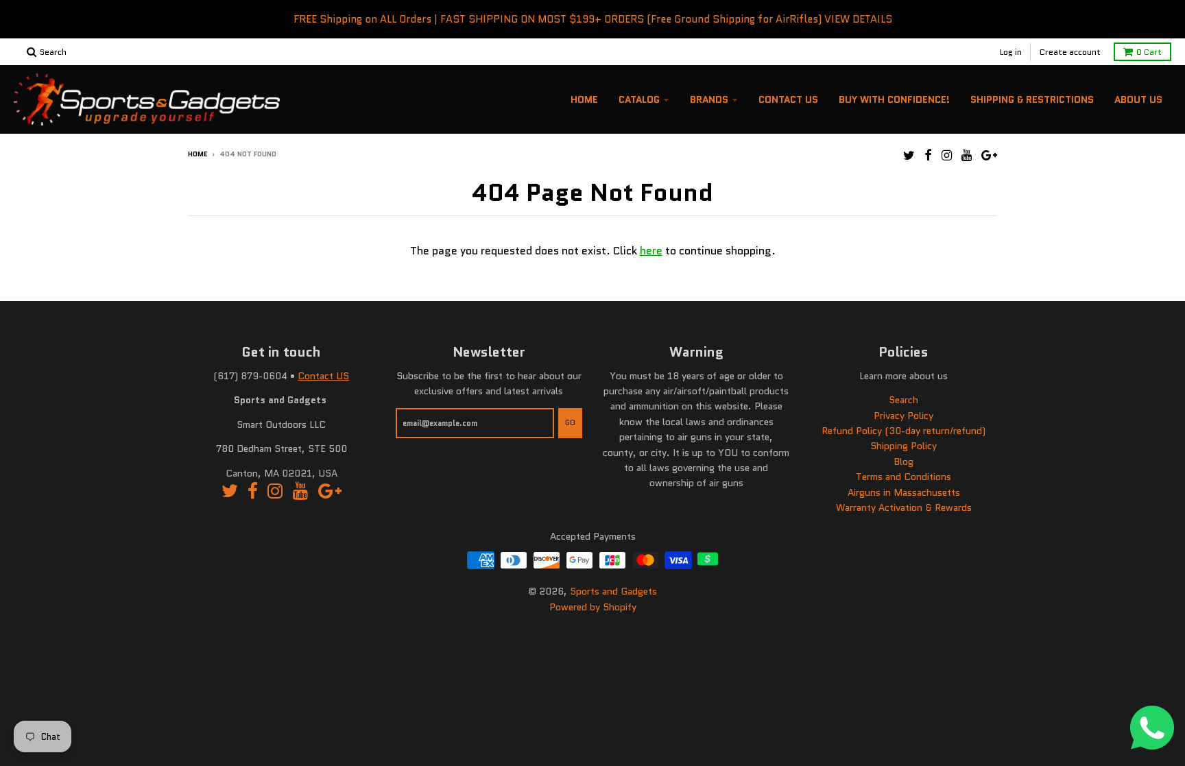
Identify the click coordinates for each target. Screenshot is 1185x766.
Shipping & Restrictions (1032, 99)
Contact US (323, 376)
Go (570, 422)
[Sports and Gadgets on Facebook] (928, 155)
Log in (1011, 52)
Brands (709, 99)
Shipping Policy (903, 446)
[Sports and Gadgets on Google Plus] (989, 155)
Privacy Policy (903, 415)
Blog (903, 461)
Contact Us (788, 99)
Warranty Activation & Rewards (904, 507)
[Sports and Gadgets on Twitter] (909, 155)
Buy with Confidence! (894, 99)
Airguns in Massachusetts (904, 492)
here (651, 251)
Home (584, 99)
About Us (1138, 99)
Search (903, 400)
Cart (1149, 52)
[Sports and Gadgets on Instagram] (947, 155)
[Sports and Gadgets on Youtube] (966, 155)
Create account (1070, 52)
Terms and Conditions (903, 476)
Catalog (639, 99)
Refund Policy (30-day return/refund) (903, 431)
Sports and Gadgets (613, 591)
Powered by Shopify (592, 607)
